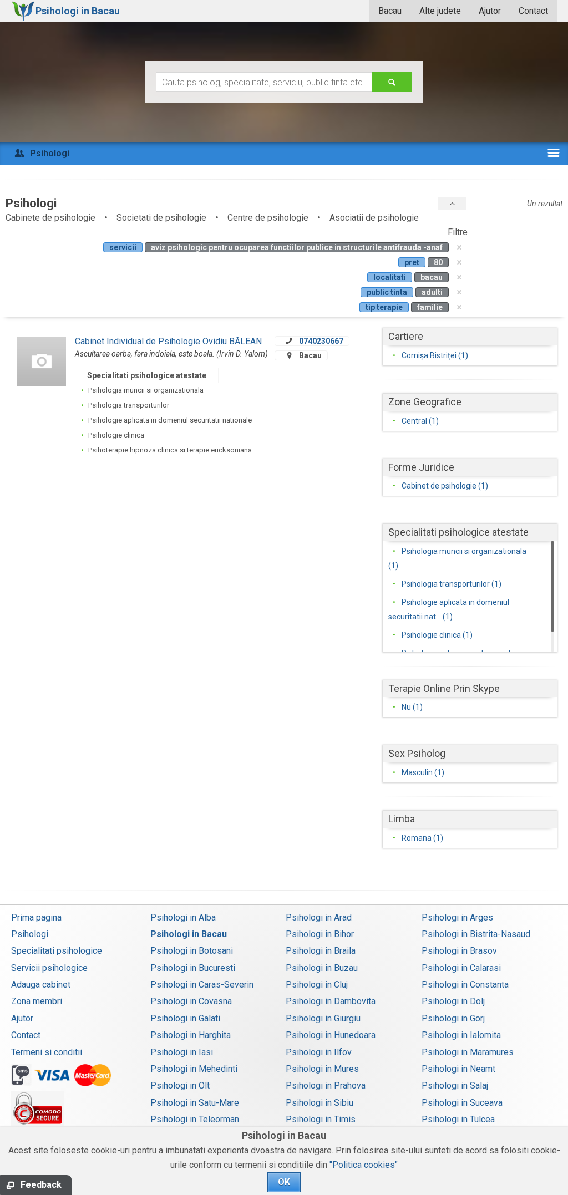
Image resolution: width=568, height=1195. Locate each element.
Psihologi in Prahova (326, 1085)
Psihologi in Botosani (191, 950)
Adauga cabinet (40, 984)
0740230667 (321, 341)
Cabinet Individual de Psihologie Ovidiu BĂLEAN (168, 341)
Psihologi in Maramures (468, 1052)
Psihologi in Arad (319, 917)
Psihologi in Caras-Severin (201, 984)
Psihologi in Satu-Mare (194, 1102)
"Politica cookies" (363, 1165)
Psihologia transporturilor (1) (451, 583)
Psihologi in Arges (457, 917)
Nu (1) (412, 707)
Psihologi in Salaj (455, 1085)
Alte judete (440, 11)
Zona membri (36, 1001)
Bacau (390, 11)
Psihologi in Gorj (453, 1018)
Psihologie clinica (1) (437, 634)
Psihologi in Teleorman (194, 1119)
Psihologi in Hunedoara (331, 1035)
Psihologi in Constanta (465, 984)
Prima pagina (36, 917)
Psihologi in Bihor (320, 934)
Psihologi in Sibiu (319, 1102)
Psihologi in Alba (183, 917)
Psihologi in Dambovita (331, 1001)
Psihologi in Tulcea (458, 1119)
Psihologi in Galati (185, 1018)
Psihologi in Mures (322, 1069)
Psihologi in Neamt (458, 1069)
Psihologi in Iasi (181, 1052)
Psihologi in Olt (180, 1085)
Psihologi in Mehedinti (193, 1069)
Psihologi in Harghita (190, 1035)
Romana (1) (422, 837)
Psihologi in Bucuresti (192, 968)
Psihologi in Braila (321, 950)
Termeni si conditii (46, 1052)
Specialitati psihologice (56, 950)
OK (284, 1182)
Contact (533, 11)
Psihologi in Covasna (191, 1001)
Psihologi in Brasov (459, 950)
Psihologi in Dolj (453, 1001)
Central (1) (420, 420)
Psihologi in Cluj (317, 984)
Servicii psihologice (49, 968)
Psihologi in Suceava (462, 1102)
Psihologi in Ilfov (319, 1052)
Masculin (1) (423, 772)
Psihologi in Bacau (188, 934)
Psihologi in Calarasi (461, 968)
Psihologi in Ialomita (461, 1035)
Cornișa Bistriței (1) (435, 355)
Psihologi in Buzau (322, 968)
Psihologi (29, 934)
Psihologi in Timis (321, 1119)
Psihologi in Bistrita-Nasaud (476, 934)
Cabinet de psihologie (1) (445, 485)
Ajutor (490, 11)
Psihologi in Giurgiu (323, 1018)
